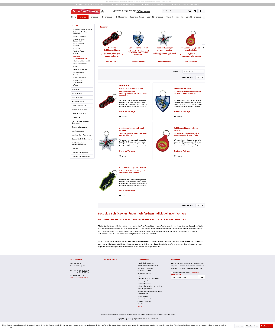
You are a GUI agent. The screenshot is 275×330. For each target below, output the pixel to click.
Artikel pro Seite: (188, 77)
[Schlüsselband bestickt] (138, 38)
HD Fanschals (77, 93)
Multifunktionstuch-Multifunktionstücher (79, 143)
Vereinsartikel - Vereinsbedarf (82, 135)
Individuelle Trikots (79, 78)
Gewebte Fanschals (79, 113)
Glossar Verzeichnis (144, 273)
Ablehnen (239, 326)
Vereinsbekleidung (78, 131)
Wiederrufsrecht (143, 294)
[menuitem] (177, 11)
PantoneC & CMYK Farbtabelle (148, 278)
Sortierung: (177, 71)
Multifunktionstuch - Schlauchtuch (79, 40)
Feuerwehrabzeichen (80, 64)
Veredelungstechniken (145, 288)
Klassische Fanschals (79, 109)
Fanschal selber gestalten (81, 156)
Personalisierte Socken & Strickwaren (80, 122)
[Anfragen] (202, 11)
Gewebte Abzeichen (80, 69)
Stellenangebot (143, 281)
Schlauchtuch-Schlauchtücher (82, 139)
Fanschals (75, 89)
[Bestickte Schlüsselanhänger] (112, 38)
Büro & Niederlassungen (146, 263)
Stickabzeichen (78, 75)
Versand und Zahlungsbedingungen (150, 291)
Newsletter (141, 304)
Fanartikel (75, 26)
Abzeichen (76, 48)
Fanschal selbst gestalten (80, 152)
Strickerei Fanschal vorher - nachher (150, 286)
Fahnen (75, 66)
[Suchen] (189, 11)
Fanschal (75, 148)
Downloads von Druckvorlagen (148, 265)
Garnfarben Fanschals (145, 268)
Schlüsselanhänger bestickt (82, 61)
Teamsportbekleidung (79, 127)
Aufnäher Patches (79, 51)
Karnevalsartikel (78, 72)
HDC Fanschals (77, 97)
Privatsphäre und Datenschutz (148, 299)
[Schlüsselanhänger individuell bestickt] (164, 38)
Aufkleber (76, 54)
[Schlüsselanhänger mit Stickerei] (108, 180)
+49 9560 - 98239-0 (143, 12)
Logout (140, 306)
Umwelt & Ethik (143, 296)
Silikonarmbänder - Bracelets (79, 44)
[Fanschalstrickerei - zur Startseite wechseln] (87, 11)
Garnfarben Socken (144, 271)
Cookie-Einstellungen (145, 301)
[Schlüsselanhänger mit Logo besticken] (190, 38)
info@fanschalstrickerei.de (79, 277)
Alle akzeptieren (252, 326)
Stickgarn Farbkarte (144, 283)
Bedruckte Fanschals (79, 105)
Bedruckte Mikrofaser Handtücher (80, 32)
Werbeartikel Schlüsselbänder (78, 81)
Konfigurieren (266, 326)
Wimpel (75, 85)
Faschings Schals (78, 101)
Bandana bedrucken (80, 36)
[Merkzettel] (195, 11)
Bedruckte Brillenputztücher (82, 29)
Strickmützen (76, 117)
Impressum (141, 276)
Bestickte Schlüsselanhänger (80, 57)
